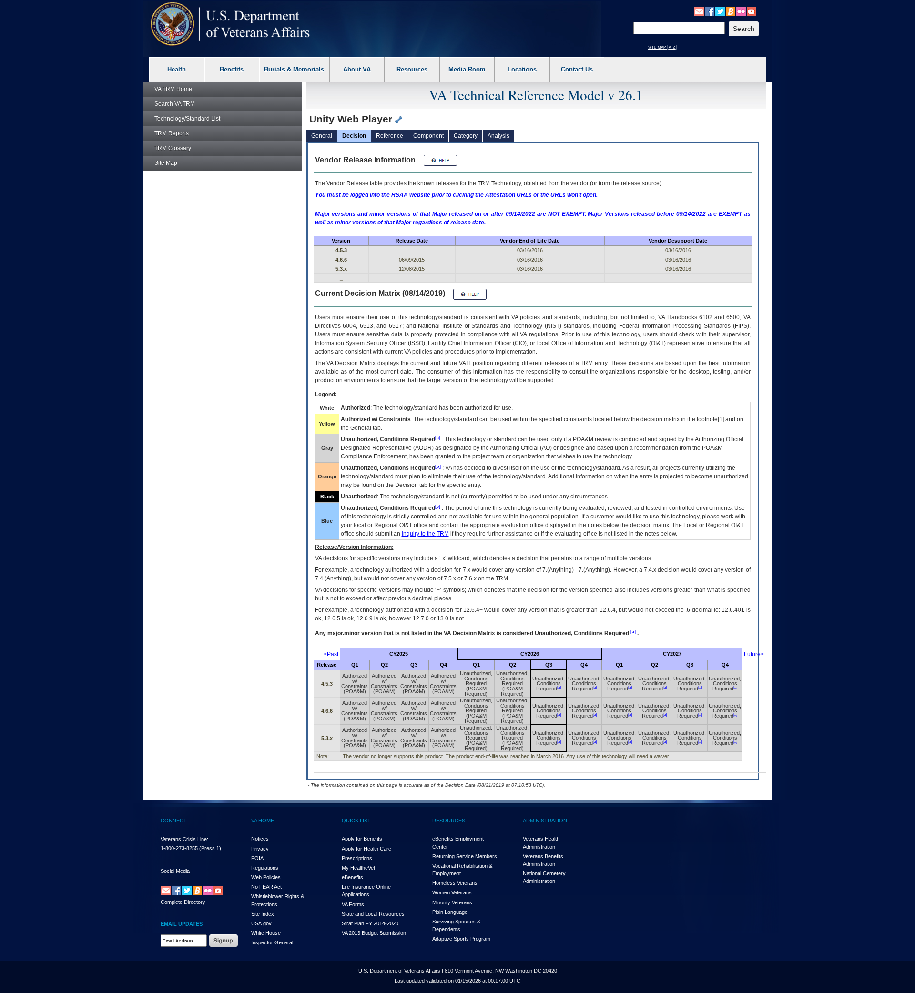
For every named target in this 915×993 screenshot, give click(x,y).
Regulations (264, 868)
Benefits (232, 69)
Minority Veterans (452, 902)
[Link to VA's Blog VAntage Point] (730, 11)
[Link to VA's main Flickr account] (741, 11)
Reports (171, 133)
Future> (754, 654)
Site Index (262, 914)
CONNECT (174, 820)
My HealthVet (358, 868)
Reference (389, 135)
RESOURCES (448, 820)
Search (174, 104)
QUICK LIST (356, 820)
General (321, 135)
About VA (357, 69)
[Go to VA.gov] (230, 24)
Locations (522, 69)
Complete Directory (183, 902)
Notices (260, 838)
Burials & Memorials (294, 69)
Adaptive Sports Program (461, 939)
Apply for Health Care (366, 848)
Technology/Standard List (187, 118)
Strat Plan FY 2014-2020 (370, 923)
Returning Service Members (464, 856)
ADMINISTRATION (545, 820)
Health (176, 69)
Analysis (498, 135)
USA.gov (261, 923)
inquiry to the (425, 533)
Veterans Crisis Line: (184, 839)
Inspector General (272, 942)
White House (266, 933)
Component (428, 135)
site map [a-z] (662, 47)
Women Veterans (452, 892)
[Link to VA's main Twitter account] (720, 11)
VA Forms (353, 904)
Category (466, 135)
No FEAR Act (266, 887)
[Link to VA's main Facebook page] (709, 11)
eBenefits (352, 877)
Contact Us (577, 69)
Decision (354, 135)
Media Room (467, 69)
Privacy (260, 848)
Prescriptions (357, 858)
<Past (331, 654)
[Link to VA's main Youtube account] (751, 11)
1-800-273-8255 (179, 848)
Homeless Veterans (455, 883)
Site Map (165, 163)
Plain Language (450, 912)
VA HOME (262, 820)
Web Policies (266, 877)
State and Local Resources (373, 914)
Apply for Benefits (362, 838)
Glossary (172, 148)
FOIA (257, 858)
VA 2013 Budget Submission (374, 933)
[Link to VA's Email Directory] (699, 11)
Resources (411, 69)
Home (173, 89)
